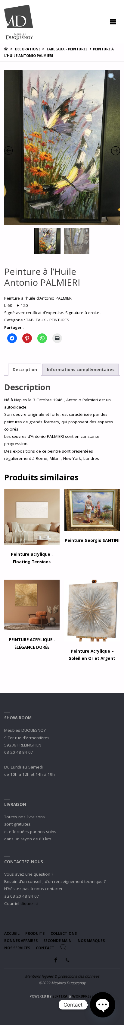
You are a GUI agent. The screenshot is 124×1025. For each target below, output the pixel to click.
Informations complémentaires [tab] (80, 369)
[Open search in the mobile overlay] (63, 947)
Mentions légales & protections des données (62, 976)
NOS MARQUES (91, 940)
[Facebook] (56, 960)
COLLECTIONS (64, 933)
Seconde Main (57, 940)
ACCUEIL (12, 933)
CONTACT (45, 947)
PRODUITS (35, 933)
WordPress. (83, 996)
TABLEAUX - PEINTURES (67, 49)
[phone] (67, 960)
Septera (59, 996)
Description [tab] (25, 369)
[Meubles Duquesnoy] (18, 21)
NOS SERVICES (17, 947)
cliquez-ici (29, 903)
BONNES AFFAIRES (21, 940)
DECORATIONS (28, 49)
